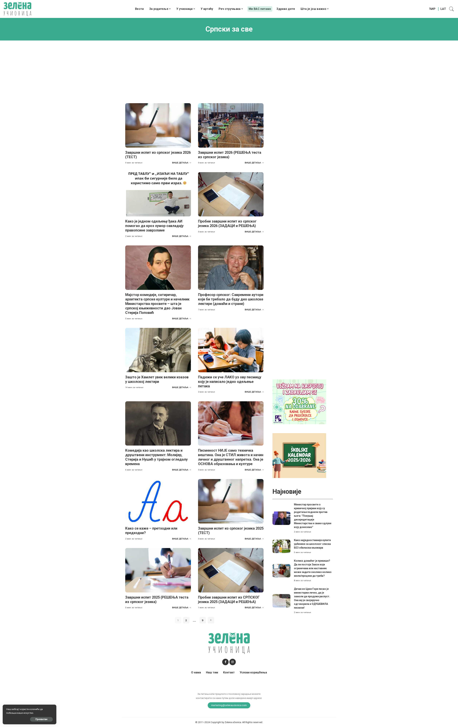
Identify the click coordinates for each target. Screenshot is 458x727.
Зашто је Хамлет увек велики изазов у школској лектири (157, 379)
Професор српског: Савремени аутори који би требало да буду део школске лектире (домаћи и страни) (230, 299)
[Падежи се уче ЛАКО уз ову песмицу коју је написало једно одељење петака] (231, 350)
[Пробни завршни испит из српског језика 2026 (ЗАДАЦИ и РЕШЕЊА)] (231, 194)
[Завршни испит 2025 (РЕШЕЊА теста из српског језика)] (158, 570)
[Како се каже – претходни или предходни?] (158, 501)
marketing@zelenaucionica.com (229, 705)
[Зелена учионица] (17, 9)
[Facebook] (225, 662)
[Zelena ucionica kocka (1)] (299, 401)
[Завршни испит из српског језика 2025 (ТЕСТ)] (231, 501)
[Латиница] (443, 9)
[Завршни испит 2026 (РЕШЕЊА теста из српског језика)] (231, 125)
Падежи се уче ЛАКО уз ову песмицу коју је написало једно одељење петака (229, 381)
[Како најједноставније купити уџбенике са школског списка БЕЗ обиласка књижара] (281, 546)
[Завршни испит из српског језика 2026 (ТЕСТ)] (158, 125)
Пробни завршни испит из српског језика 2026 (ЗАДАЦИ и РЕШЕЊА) (227, 223)
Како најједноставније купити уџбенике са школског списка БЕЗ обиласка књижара (312, 544)
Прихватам (41, 719)
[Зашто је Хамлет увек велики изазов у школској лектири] (158, 350)
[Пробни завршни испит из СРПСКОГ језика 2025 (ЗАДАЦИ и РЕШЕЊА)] (231, 570)
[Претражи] (451, 9)
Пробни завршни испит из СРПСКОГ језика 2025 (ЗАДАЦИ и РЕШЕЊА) (229, 599)
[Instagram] (232, 662)
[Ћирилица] (432, 9)
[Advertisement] (229, 69)
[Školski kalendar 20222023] (299, 455)
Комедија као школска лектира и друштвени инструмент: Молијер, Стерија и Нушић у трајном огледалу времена (156, 457)
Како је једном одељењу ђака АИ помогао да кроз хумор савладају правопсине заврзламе (154, 225)
